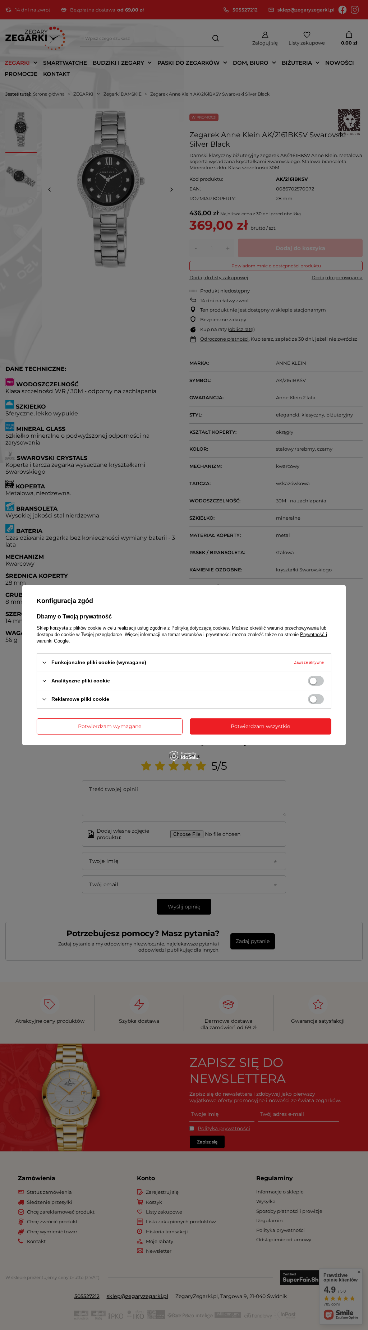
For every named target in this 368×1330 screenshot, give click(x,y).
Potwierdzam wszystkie (260, 726)
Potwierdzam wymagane (109, 726)
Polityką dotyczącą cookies (200, 627)
